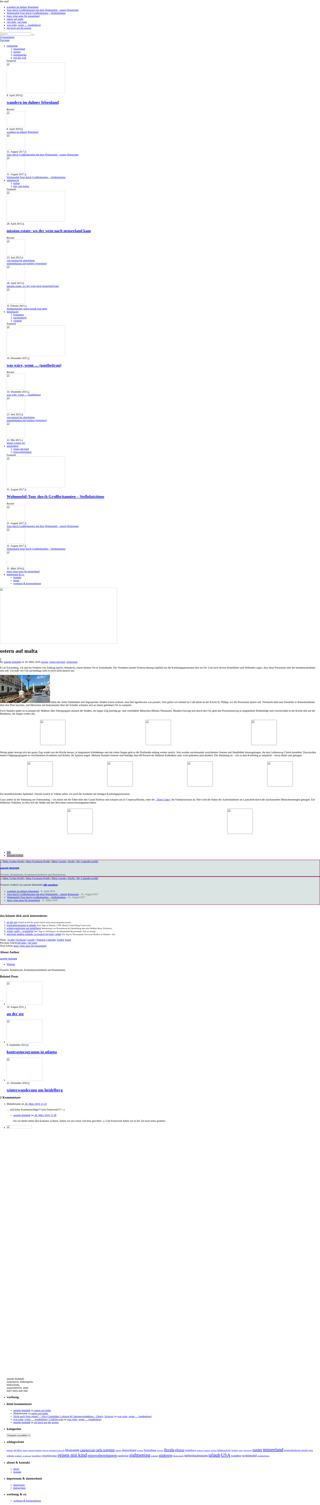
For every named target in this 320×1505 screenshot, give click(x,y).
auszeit (31, 1450)
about (16, 580)
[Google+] (61, 861)
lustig (241, 1450)
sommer (154, 1456)
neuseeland (19, 48)
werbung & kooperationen (27, 583)
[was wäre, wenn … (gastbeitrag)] (36, 355)
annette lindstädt (12, 662)
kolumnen (18, 314)
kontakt (17, 577)
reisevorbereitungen (102, 1455)
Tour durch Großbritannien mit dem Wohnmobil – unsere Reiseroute (42, 10)
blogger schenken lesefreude (53, 1450)
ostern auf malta (15, 19)
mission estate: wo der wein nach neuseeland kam (49, 231)
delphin (118, 1450)
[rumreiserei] (7, 37)
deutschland (129, 1450)
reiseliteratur (49, 1455)
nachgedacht (19, 317)
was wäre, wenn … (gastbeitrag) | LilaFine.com (38, 1419)
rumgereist (12, 45)
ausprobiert (12, 446)
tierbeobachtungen (196, 1455)
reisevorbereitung (22, 452)
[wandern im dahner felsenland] (36, 92)
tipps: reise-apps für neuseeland (23, 16)
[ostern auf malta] (58, 642)
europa (16, 51)
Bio (9, 852)
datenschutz (19, 1488)
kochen (214, 1450)
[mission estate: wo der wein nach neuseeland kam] (36, 220)
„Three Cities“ (163, 799)
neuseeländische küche (296, 1450)
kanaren (207, 1450)
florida (169, 1450)
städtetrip (165, 1455)
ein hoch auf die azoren (19, 28)
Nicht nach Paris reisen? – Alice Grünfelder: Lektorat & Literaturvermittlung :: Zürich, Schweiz (63, 1416)
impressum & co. (15, 574)
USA (225, 1455)
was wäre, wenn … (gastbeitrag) (24, 25)
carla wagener (105, 1450)
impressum (19, 1485)
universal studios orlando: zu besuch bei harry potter (34, 934)
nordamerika (19, 54)
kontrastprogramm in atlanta (21, 925)
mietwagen (248, 1450)
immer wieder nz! (16, 443)
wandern (236, 1455)
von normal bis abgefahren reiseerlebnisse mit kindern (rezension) (27, 262)
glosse (179, 1450)
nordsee (18, 1456)
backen (38, 1450)
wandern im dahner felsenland (22, 7)
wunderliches (264, 1456)
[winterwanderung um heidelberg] (24, 1080)
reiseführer (36, 1456)
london (235, 1450)
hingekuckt (12, 311)
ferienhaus (150, 1450)
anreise (10, 1450)
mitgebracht (13, 180)
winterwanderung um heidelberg (24, 928)
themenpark (178, 1456)
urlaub (214, 1455)
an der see (12, 922)
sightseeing (139, 1455)
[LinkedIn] (86, 861)
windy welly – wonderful (20, 931)
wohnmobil (249, 1455)
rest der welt (19, 57)
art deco (18, 1450)
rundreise (123, 1455)
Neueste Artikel (15, 855)
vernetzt (17, 320)
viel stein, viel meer (17, 22)
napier (257, 1450)
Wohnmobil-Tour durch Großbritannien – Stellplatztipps (36, 13)
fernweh (160, 1450)
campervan (87, 1450)
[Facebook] (36, 861)
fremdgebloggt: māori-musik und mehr (27, 308)
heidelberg (190, 1450)
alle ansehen (50, 884)
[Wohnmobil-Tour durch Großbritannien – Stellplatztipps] (36, 486)
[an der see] (24, 1004)
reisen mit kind (21, 449)
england (140, 1450)
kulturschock (224, 1450)
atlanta (25, 1450)
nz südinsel (26, 1456)
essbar (16, 183)
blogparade (72, 1450)
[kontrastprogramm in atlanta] (24, 1041)
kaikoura (200, 1450)
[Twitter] (11, 861)
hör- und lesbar (21, 186)
